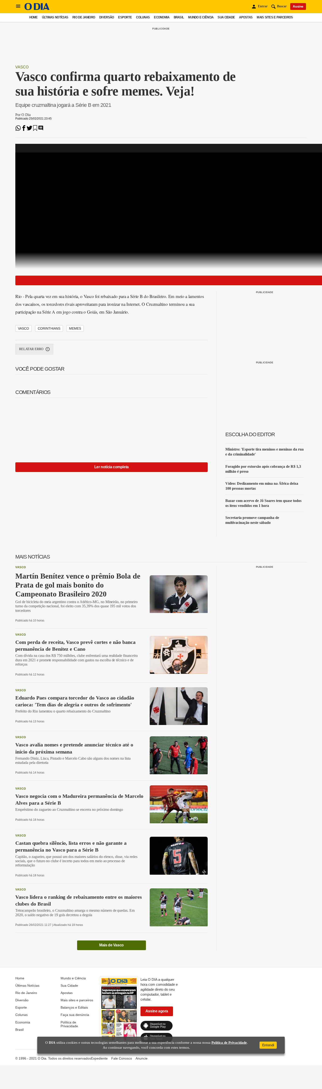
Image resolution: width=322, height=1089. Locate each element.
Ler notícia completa (111, 467)
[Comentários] (41, 130)
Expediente (99, 1058)
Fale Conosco (121, 1058)
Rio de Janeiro (83, 17)
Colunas (143, 17)
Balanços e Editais (74, 1007)
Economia (161, 17)
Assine (298, 6)
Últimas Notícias (55, 17)
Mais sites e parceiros (275, 17)
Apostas (245, 17)
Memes (75, 328)
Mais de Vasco (111, 945)
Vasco (22, 67)
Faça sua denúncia (75, 1015)
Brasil (179, 17)
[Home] (37, 9)
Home (33, 17)
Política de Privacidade (69, 1024)
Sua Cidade (226, 17)
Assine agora (156, 1011)
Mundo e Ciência (200, 17)
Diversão (106, 17)
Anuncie (142, 1058)
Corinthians (49, 328)
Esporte (125, 17)
